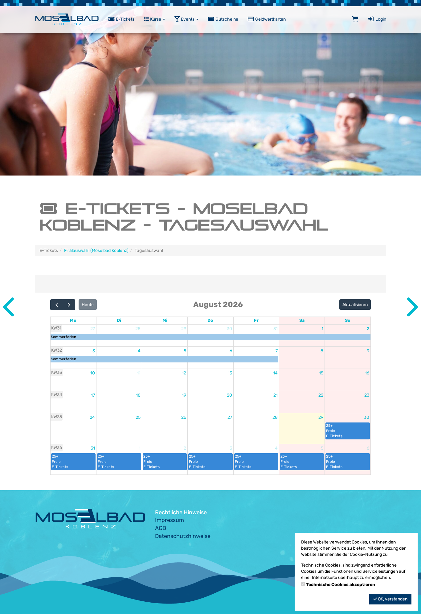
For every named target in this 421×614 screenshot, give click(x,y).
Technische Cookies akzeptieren (340, 584)
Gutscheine (226, 19)
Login (380, 19)
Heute (88, 304)
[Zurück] (10, 307)
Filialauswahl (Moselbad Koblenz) (96, 250)
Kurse (155, 19)
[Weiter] (411, 307)
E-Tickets (124, 19)
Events (187, 19)
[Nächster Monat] (69, 304)
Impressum (169, 520)
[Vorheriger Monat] (56, 304)
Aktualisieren (355, 304)
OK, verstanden (392, 599)
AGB (160, 528)
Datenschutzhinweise (183, 536)
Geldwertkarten (270, 19)
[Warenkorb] (355, 19)
